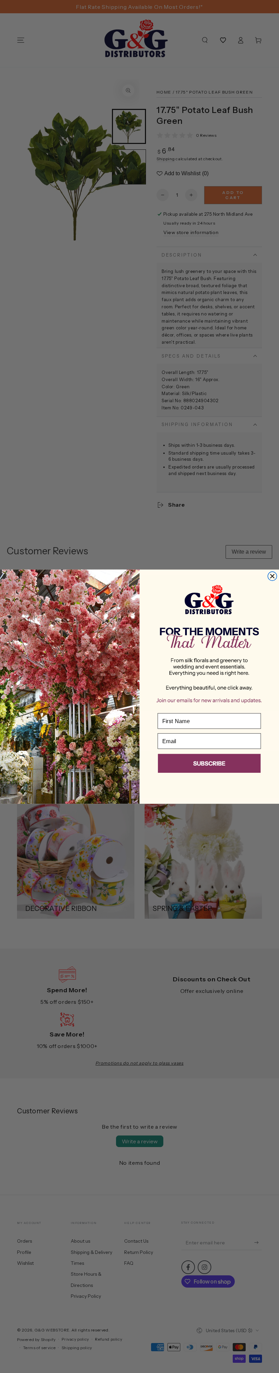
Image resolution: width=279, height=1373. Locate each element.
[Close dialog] (272, 576)
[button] (209, 764)
